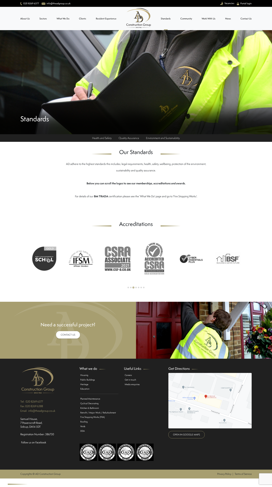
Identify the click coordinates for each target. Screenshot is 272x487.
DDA (82, 430)
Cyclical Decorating (89, 403)
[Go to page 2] (131, 287)
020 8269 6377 (34, 401)
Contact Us (246, 18)
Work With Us (208, 18)
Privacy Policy (224, 474)
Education (84, 388)
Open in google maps (186, 434)
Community (186, 18)
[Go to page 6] (141, 287)
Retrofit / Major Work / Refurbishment (98, 412)
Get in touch (130, 379)
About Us (25, 18)
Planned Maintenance (90, 398)
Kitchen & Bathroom (89, 408)
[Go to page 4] (136, 287)
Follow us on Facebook (33, 442)
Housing (84, 375)
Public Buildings (87, 379)
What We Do (63, 18)
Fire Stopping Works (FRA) (92, 417)
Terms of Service (243, 474)
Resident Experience (106, 18)
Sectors (43, 18)
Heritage (84, 384)
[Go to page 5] (138, 287)
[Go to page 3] (133, 287)
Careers (128, 375)
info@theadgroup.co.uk (41, 410)
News (228, 18)
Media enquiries (132, 384)
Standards (166, 18)
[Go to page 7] (144, 287)
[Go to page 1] (128, 287)
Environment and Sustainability (163, 138)
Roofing (84, 421)
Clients (82, 18)
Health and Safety (102, 138)
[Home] (138, 18)
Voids (82, 426)
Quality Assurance (129, 138)
